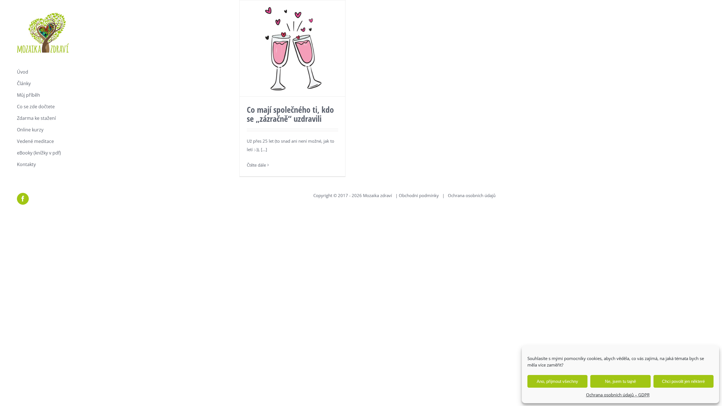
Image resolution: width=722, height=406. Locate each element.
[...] (264, 149)
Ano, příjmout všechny (557, 381)
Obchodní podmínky (419, 195)
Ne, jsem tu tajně (620, 381)
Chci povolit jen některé (683, 381)
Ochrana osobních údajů (472, 195)
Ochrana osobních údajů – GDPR (618, 395)
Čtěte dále (256, 165)
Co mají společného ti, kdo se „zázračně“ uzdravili (290, 114)
